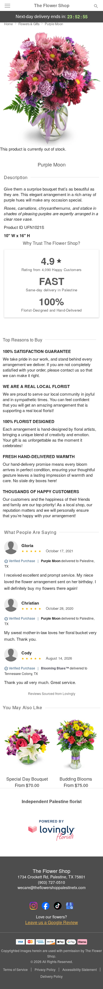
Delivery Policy (51, 976)
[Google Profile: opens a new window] (70, 906)
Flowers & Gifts (29, 23)
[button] (91, 977)
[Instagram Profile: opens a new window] (33, 906)
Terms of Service (15, 969)
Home (8, 23)
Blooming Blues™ (55, 668)
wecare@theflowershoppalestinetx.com (52, 887)
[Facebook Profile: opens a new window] (45, 906)
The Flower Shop (51, 5)
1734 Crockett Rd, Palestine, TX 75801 (51, 876)
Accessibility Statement (79, 969)
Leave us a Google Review (51, 922)
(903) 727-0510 (51, 882)
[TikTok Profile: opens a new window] (58, 906)
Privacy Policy (45, 969)
